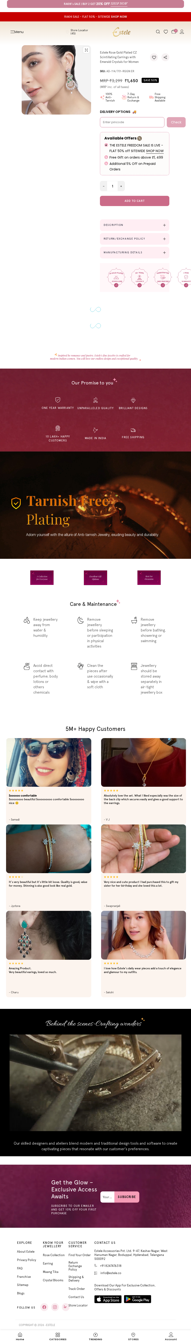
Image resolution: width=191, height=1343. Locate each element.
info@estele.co (110, 1273)
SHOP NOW (155, 151)
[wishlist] (166, 32)
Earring (48, 1263)
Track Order (76, 1289)
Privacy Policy (26, 1260)
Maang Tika (50, 1272)
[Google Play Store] (137, 1299)
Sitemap (22, 1285)
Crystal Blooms (53, 1280)
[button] (154, 57)
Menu (19, 32)
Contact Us (76, 1297)
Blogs (20, 1293)
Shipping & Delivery (76, 1278)
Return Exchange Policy (75, 1266)
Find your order (79, 1255)
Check (176, 122)
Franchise (24, 1277)
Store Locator (78, 1305)
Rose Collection (54, 1255)
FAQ (20, 1268)
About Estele (25, 1251)
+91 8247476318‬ (111, 1266)
